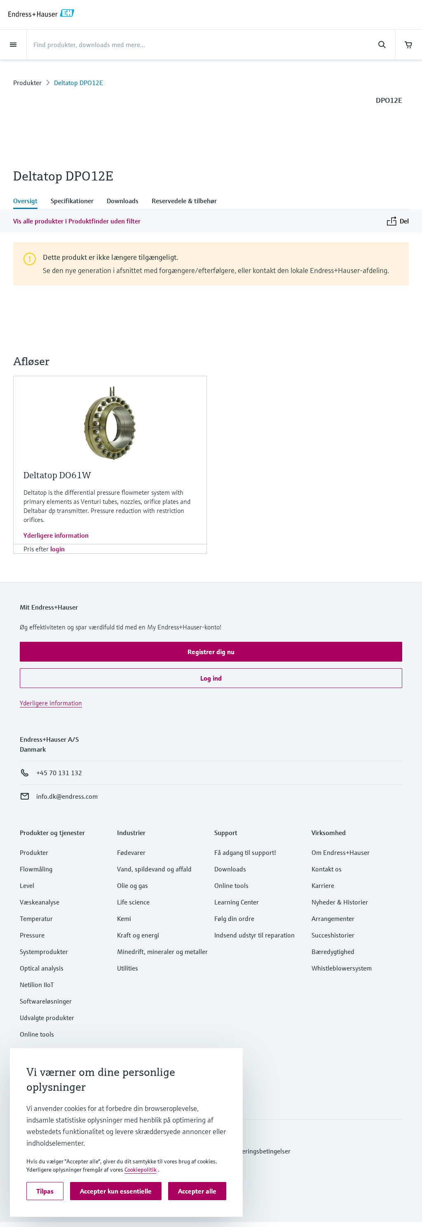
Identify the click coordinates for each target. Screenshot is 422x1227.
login (57, 549)
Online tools (37, 1034)
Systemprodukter (44, 951)
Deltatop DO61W (57, 475)
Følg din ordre (234, 918)
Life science (133, 902)
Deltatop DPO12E (78, 82)
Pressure (32, 935)
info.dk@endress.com (67, 796)
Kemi (124, 918)
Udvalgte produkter (47, 1017)
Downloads (230, 869)
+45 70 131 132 (59, 773)
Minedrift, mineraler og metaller (162, 951)
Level (27, 885)
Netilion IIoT (37, 984)
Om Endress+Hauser (341, 852)
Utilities (127, 968)
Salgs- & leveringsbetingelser (250, 1151)
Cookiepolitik (140, 1169)
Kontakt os (327, 869)
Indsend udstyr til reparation (254, 935)
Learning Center (236, 902)
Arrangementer (333, 918)
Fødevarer (131, 852)
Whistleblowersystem (342, 968)
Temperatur (36, 918)
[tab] (28, 201)
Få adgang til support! (245, 852)
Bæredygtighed (333, 951)
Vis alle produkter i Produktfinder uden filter (77, 221)
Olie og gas (132, 885)
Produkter (27, 82)
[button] (211, 652)
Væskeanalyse (39, 902)
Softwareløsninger (46, 1001)
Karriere (323, 885)
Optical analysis (41, 968)
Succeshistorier (333, 935)
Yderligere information (56, 535)
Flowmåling (36, 869)
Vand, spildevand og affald (154, 869)
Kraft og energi (138, 935)
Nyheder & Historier (340, 902)
